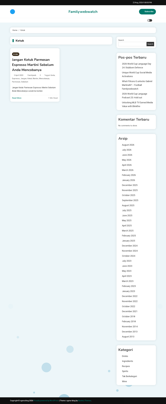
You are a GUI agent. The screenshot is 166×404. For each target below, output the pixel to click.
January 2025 (128, 240)
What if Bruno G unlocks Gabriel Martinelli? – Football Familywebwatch (137, 85)
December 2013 (129, 331)
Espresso (16, 78)
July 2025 (126, 210)
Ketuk (29, 78)
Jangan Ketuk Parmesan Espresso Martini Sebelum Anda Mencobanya (33, 64)
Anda (53, 75)
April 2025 (127, 225)
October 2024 (128, 256)
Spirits (125, 371)
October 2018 (128, 316)
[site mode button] (149, 20)
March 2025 (127, 230)
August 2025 (128, 205)
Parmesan (16, 82)
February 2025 (129, 235)
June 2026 (127, 155)
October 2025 (128, 195)
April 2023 (127, 276)
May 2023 (126, 271)
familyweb (32, 75)
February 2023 (129, 286)
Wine (124, 381)
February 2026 (129, 175)
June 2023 (127, 266)
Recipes (126, 366)
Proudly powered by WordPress (46, 401)
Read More (16, 98)
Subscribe (149, 11)
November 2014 (130, 326)
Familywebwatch (83, 11)
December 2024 (129, 245)
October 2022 (128, 306)
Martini (35, 78)
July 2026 (126, 150)
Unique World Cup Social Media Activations (137, 74)
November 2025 (130, 190)
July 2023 (126, 261)
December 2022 (129, 296)
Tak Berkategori (129, 376)
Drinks (15, 54)
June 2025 (127, 215)
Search (121, 40)
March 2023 (127, 281)
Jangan (24, 78)
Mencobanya (44, 78)
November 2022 (130, 301)
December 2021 (129, 311)
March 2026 (127, 170)
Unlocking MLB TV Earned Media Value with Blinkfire (137, 104)
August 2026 (128, 145)
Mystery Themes (84, 401)
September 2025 (130, 200)
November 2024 (130, 251)
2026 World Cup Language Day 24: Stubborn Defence (136, 65)
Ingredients (127, 361)
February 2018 (129, 321)
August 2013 (128, 336)
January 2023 (128, 291)
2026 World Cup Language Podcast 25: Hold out (134, 95)
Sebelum (24, 82)
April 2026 (127, 165)
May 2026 (126, 160)
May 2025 (126, 220)
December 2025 (129, 185)
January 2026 (128, 180)
